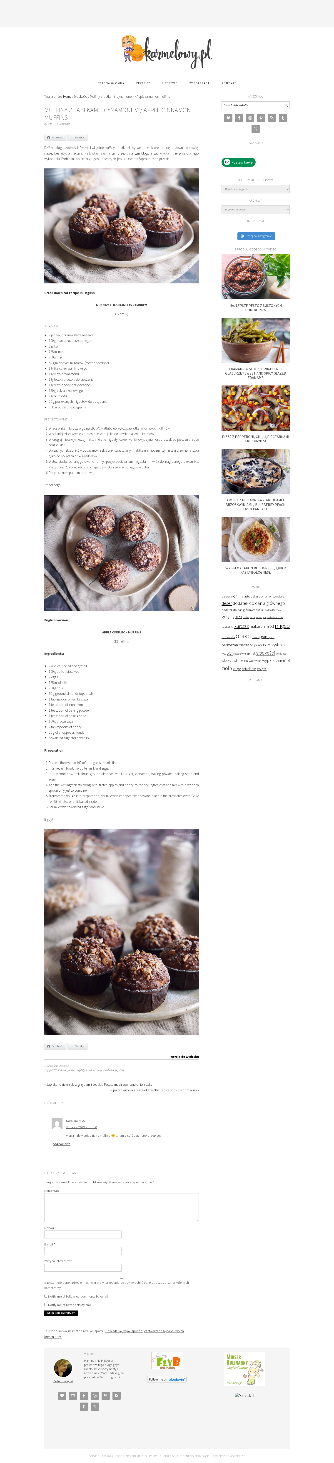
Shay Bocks (153, 1456)
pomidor (260, 645)
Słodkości (64, 1066)
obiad (243, 636)
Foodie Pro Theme (128, 1456)
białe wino (227, 596)
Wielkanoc (281, 653)
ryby (224, 653)
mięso (282, 625)
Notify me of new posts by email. (71, 1305)
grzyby (228, 616)
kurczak (241, 626)
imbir (238, 617)
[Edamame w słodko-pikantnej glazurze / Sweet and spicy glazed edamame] (256, 361)
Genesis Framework (197, 1456)
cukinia (255, 596)
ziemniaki (283, 660)
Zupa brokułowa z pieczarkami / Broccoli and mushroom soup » (154, 1090)
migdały (80, 1070)
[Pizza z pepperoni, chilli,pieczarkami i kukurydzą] (256, 429)
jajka (252, 617)
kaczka (259, 617)
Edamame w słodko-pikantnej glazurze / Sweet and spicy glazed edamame (255, 373)
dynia (259, 610)
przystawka (277, 645)
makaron (257, 626)
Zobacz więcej (63, 1381)
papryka (267, 636)
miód (89, 1070)
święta (262, 669)
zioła (227, 668)
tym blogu (143, 153)
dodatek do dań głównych (238, 610)
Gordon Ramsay (272, 610)
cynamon (266, 596)
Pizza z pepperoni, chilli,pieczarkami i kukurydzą (255, 438)
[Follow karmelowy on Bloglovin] (167, 1381)
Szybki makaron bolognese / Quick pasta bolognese (256, 570)
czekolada (278, 596)
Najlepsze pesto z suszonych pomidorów (255, 307)
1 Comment (63, 124)
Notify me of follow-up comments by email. (78, 1296)
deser (63, 1070)
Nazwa (50, 1228)
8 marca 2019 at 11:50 (81, 1127)
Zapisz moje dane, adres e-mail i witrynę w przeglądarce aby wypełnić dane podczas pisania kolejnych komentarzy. (116, 1285)
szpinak (250, 653)
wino (244, 660)
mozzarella (228, 637)
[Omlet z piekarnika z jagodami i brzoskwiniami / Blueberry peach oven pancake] (256, 493)
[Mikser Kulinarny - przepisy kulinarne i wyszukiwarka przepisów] (244, 1385)
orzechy (97, 1070)
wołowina (255, 661)
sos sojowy (239, 653)
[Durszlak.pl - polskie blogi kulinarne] (244, 1395)
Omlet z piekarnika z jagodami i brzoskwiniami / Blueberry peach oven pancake (256, 504)
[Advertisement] (167, 12)
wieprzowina (231, 660)
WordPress (237, 1456)
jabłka (71, 1070)
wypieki (119, 1070)
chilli (237, 596)
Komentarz (53, 1191)
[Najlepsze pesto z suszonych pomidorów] (256, 298)
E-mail (49, 1244)
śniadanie (249, 668)
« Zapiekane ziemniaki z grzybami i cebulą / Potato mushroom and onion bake (98, 1084)
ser (230, 652)
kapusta (268, 617)
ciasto (246, 596)
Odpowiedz (61, 1144)
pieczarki (246, 645)
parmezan (230, 645)
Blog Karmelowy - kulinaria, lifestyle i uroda (167, 49)
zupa (237, 668)
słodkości (108, 1070)
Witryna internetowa (58, 1261)
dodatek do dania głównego (259, 603)
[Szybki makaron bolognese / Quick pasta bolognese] (256, 561)
